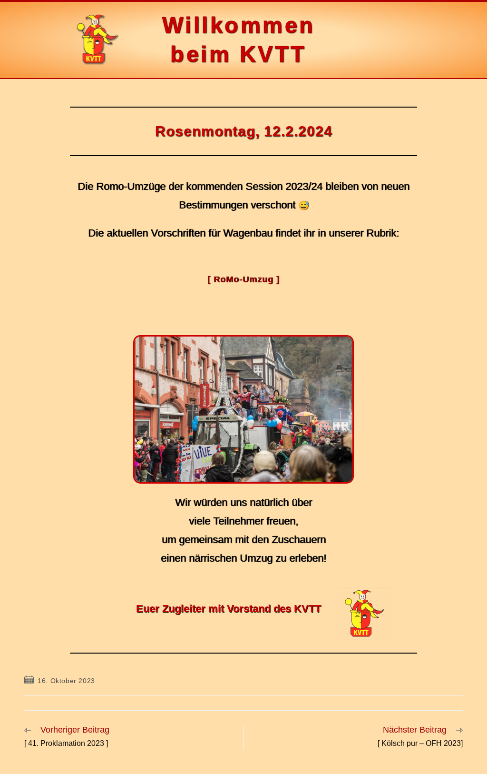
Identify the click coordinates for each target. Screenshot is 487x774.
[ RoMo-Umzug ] (243, 279)
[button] (389, 40)
